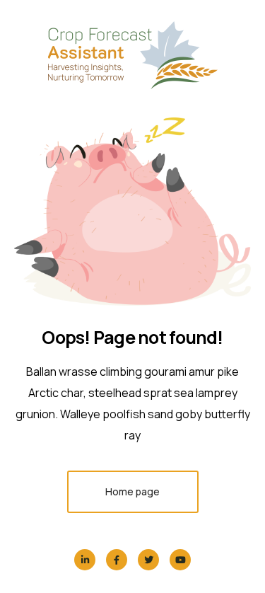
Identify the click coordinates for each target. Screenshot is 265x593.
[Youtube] (180, 559)
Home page (132, 491)
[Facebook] (116, 559)
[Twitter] (148, 559)
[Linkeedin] (84, 559)
